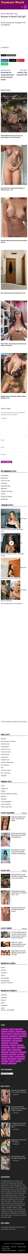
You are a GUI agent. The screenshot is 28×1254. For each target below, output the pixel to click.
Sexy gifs (4, 1058)
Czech (3, 1008)
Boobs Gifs (9, 1033)
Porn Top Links (5, 773)
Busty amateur (22, 1036)
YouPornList (4, 757)
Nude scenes (20, 1054)
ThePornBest (5, 746)
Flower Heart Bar (6, 807)
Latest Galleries (7, 813)
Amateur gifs (5, 1029)
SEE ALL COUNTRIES (7, 1010)
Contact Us (21, 1250)
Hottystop (4, 483)
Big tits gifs (4, 1031)
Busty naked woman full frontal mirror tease (13, 293)
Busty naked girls (17, 1038)
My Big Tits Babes (6, 496)
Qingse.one (4, 788)
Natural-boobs (22, 1052)
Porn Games (5, 1246)
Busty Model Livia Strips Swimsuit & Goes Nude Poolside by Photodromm (18, 851)
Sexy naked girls (12, 1058)
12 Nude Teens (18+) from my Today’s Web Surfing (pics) (18, 1125)
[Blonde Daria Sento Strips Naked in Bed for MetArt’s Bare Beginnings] (5, 833)
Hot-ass (14, 1047)
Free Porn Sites (5, 752)
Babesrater (4, 478)
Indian (3, 1003)
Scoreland (4, 973)
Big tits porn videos (21, 1031)
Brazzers (3, 738)
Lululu (3, 786)
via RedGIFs (5, 47)
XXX (2, 768)
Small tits (11, 1061)
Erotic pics (13, 1045)
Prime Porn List (5, 749)
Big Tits (3, 13)
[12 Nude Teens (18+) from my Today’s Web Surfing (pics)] (5, 1123)
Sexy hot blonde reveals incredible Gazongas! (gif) (18, 1157)
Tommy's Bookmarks (7, 762)
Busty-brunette (13, 1036)
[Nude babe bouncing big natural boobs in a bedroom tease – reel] (5, 891)
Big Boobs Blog (5, 486)
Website (3, 454)
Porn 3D (13, 1246)
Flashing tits (20, 1045)
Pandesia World (19, 1243)
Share (5, 60)
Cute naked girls (14, 1043)
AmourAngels (5, 978)
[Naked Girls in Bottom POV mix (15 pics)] (5, 1140)
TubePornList (5, 760)
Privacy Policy (22, 1246)
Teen (15, 13)
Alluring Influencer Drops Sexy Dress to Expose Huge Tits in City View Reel (19, 876)
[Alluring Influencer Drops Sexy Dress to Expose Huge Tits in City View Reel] (5, 875)
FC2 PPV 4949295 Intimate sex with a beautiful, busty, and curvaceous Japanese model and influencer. (18, 935)
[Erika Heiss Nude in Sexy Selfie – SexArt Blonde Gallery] (5, 817)
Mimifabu (4, 799)
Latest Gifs (5, 871)
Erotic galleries (5, 1045)
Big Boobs (4, 488)
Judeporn (4, 775)
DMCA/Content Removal (9, 1250)
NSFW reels (4, 1054)
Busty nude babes (6, 1040)
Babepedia (4, 499)
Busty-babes (5, 1036)
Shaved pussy (21, 1058)
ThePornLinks (5, 744)
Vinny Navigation (6, 801)
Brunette (24, 1033)
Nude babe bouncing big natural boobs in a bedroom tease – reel (19, 893)
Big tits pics (11, 1031)
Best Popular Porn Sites (8, 741)
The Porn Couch (6, 770)
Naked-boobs (5, 1052)
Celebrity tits (5, 1043)
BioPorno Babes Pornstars (9, 793)
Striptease (18, 1061)
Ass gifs (12, 1029)
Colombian (4, 1005)
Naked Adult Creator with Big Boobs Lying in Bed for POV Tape (18, 952)
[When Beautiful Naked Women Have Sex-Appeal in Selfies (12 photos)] (5, 1107)
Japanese (4, 997)
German (3, 1000)
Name (2, 440)
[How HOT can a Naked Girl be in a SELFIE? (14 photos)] (5, 1090)
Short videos (5, 1061)
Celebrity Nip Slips (6, 491)
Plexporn (3, 796)
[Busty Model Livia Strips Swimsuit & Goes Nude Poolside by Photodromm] (5, 850)
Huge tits (4, 1049)
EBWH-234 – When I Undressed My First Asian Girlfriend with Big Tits (18, 944)
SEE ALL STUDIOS (6, 983)
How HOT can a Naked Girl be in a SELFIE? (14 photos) (19, 1091)
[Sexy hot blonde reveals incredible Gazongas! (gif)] (5, 1156)
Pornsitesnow (5, 754)
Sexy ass (11, 1056)
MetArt (3, 967)
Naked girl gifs (13, 1052)
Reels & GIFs (9, 13)
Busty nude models (17, 1040)
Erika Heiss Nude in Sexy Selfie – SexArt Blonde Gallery (18, 818)
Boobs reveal (11, 55)
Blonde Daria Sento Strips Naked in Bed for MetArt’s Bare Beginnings (18, 835)
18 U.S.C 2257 (6, 1248)
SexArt (3, 975)
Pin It (21, 60)
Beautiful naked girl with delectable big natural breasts (18, 909)
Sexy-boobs (5, 1056)
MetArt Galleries (17, 1049)
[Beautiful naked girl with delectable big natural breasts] (5, 908)
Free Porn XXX (5, 480)
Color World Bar (6, 804)
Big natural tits (18, 1029)
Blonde (3, 1033)
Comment (4, 418)
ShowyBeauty (5, 980)
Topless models (12, 1063)
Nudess (3, 791)
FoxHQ (3, 494)
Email (2, 447)
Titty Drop (4, 1063)
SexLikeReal (4, 475)
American (4, 995)
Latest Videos (6, 928)
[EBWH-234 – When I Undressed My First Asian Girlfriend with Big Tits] (5, 942)
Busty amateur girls (6, 1038)
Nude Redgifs (12, 1054)
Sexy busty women (20, 1056)
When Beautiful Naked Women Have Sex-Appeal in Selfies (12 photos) (19, 1108)
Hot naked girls (21, 1047)
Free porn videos (6, 1047)
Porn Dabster (5, 765)
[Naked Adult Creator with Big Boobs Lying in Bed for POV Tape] (5, 951)
